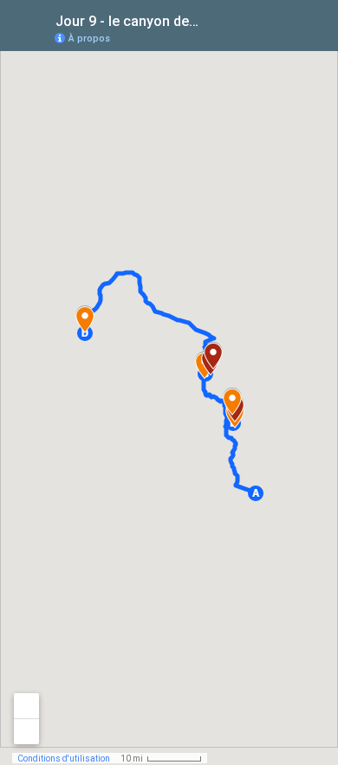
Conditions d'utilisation (63, 758)
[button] (255, 493)
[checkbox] (213, 19)
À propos (89, 38)
